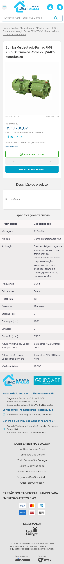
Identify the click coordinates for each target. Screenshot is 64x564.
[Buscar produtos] (55, 18)
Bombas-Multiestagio (21, 28)
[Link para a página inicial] (5, 28)
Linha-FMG (50, 28)
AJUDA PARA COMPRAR (34, 154)
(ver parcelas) (11, 146)
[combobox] (32, 18)
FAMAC (38, 28)
